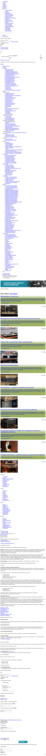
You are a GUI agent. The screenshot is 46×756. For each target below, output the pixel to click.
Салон (4, 2)
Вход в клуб (11, 651)
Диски (6, 242)
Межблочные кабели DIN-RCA (11, 193)
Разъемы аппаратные (9, 226)
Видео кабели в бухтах (10, 212)
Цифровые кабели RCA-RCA (11, 198)
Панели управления (9, 257)
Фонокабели (7, 219)
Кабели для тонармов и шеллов (11, 220)
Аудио (4, 91)
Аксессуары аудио (9, 113)
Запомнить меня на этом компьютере (8, 731)
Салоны (4, 477)
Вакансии (7, 12)
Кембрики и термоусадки (10, 231)
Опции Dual (7, 253)
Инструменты (8, 246)
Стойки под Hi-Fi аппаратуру (11, 176)
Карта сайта (5, 528)
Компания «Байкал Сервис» (6, 614)
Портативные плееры (9, 160)
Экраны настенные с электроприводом (13, 153)
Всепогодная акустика (9, 79)
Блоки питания (8, 109)
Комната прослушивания (10, 17)
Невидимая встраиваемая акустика (12, 77)
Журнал (4, 6)
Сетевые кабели (8, 216)
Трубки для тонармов (9, 130)
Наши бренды (8, 28)
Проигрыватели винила (10, 121)
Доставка (5, 5)
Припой (7, 260)
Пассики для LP (8, 258)
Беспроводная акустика (10, 74)
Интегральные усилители (10, 97)
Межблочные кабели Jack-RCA (11, 196)
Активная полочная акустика (11, 71)
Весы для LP (7, 238)
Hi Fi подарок (5, 507)
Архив (6, 11)
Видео (4, 141)
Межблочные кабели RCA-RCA (11, 190)
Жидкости (7, 244)
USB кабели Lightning (9, 207)
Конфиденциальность (9, 26)
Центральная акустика (9, 81)
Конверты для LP (8, 247)
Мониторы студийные (9, 167)
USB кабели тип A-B (9, 208)
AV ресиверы (8, 116)
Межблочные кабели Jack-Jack (11, 195)
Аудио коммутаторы (9, 237)
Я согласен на (11, 719)
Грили (6, 240)
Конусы (6, 249)
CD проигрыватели (9, 100)
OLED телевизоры (9, 144)
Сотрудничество (8, 24)
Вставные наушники (9, 157)
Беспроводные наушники (10, 158)
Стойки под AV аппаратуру (11, 178)
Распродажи (5, 499)
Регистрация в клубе (4, 651)
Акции (4, 67)
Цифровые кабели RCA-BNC (11, 199)
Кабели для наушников (10, 218)
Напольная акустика (9, 69)
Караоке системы (8, 138)
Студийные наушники (9, 159)
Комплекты (5, 495)
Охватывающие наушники (10, 155)
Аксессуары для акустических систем (13, 168)
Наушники (5, 154)
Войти (4, 35)
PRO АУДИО (5, 163)
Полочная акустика (9, 70)
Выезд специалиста (9, 14)
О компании (5, 1)
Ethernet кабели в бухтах (10, 222)
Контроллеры (8, 248)
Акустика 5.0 (8, 86)
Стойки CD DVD (8, 180)
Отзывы (7, 22)
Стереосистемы (8, 88)
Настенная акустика (9, 75)
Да (9, 57)
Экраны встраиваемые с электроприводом (14, 149)
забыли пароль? (15, 41)
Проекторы (7, 142)
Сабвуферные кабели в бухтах (11, 215)
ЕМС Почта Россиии (4, 610)
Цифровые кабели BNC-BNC (11, 200)
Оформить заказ (3, 698)
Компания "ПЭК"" (4, 612)
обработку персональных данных (14, 719)
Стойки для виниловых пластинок (12, 181)
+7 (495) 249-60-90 (4, 47)
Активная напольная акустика (11, 72)
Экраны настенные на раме (10, 150)
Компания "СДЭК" (4, 607)
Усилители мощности (9, 98)
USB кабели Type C (9, 206)
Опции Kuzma (8, 254)
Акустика (5, 68)
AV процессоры (8, 117)
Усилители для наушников (10, 161)
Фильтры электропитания (10, 110)
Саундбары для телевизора (10, 83)
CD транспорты (8, 102)
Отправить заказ (4, 721)
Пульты (6, 262)
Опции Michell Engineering (10, 255)
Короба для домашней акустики (11, 85)
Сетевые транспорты (9, 104)
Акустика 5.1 (8, 87)
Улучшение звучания (9, 267)
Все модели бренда (5, 302)
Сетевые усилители (9, 94)
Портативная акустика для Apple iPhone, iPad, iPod (15, 132)
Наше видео (7, 27)
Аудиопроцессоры (9, 173)
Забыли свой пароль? (4, 738)
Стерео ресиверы (8, 96)
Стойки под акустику (9, 179)
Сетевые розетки (8, 223)
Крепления (7, 183)
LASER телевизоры (9, 147)
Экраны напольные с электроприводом (13, 146)
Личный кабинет (6, 525)
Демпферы (7, 241)
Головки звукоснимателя (10, 123)
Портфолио (5, 481)
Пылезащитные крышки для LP (11, 263)
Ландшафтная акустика (10, 80)
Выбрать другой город (5, 59)
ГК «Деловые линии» (4, 608)
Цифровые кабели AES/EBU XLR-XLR (13, 201)
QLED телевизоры (9, 143)
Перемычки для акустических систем (13, 230)
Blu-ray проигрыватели (10, 118)
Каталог (2, 64)
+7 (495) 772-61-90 (4, 48)
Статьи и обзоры (8, 25)
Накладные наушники (9, 156)
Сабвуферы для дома (9, 82)
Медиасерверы (8, 106)
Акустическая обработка (10, 234)
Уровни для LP (8, 268)
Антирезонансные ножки (10, 235)
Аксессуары (5, 233)
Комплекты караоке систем (10, 140)
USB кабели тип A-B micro (10, 210)
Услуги (4, 3)
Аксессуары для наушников (11, 162)
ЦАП (6, 107)
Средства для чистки (9, 266)
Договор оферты (3, 540)
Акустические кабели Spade (11, 186)
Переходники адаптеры (10, 232)
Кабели (4, 184)
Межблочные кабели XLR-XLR (11, 191)
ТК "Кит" (2, 613)
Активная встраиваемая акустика (12, 73)
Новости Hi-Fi (8, 19)
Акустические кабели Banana (11, 185)
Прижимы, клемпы (9, 259)
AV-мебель (5, 175)
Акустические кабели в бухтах (11, 187)
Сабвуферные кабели (9, 213)
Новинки (7, 18)
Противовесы (8, 261)
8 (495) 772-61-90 (6, 274)
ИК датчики (7, 245)
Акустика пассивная (9, 166)
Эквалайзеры (8, 112)
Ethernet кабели (8, 221)
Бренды (4, 66)
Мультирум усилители (9, 135)
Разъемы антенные (9, 228)
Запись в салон (8, 16)
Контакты (5, 8)
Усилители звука (8, 172)
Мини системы (8, 174)
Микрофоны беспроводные (10, 170)
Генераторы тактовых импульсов (12, 108)
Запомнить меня (5, 42)
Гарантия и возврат (9, 15)
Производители (6, 500)
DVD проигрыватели (9, 119)
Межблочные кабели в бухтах (11, 197)
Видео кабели (8, 211)
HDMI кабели (8, 205)
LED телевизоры (8, 145)
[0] (1, 51)
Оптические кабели (9, 204)
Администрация (8, 10)
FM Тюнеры (7, 111)
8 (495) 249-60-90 (6, 273)
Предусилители (8, 99)
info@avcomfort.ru (4, 534)
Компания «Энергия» (4, 615)
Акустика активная (9, 165)
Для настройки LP (9, 243)
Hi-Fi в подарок (8, 30)
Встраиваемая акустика (10, 78)
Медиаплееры (8, 105)
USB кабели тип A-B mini (10, 209)
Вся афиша (13, 293)
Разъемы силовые (8, 229)
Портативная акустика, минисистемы (13, 95)
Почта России (3, 609)
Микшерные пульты (9, 171)
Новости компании (9, 21)
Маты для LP (8, 250)
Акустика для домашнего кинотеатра (12, 90)
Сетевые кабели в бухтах (10, 217)
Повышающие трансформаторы (11, 128)
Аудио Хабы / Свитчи (9, 134)
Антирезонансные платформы (11, 236)
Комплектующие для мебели (11, 182)
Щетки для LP (8, 270)
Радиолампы (7, 265)
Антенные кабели (9, 188)
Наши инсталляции (9, 23)
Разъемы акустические (9, 224)
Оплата (4, 4)
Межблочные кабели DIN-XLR (11, 194)
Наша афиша (7, 29)
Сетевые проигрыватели (10, 103)
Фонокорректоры (8, 126)
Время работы (8, 13)
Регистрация (5, 36)
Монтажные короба (9, 251)
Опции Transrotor (8, 256)
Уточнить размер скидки (5, 667)
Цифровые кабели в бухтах (10, 203)
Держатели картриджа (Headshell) (12, 125)
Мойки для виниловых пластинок (12, 129)
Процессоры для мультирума (11, 136)
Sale (3, 271)
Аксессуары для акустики (10, 84)
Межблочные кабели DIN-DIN (11, 192)
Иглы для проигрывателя (10, 124)
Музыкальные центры (9, 93)
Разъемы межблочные (9, 225)
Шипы (6, 269)
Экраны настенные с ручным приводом (13, 151)
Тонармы (7, 122)
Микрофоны (7, 169)
